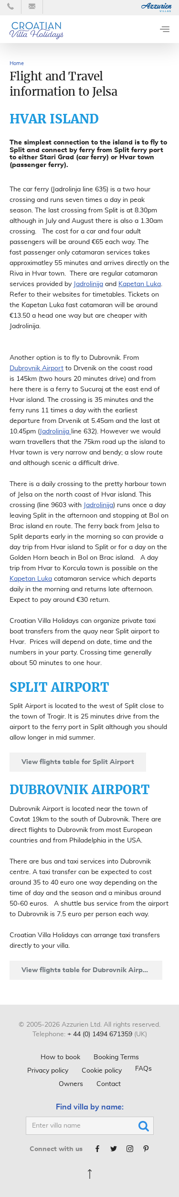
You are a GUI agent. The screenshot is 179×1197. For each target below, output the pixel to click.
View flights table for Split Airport (77, 762)
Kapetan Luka (139, 284)
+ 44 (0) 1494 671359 (99, 1034)
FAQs (143, 1068)
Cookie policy (102, 1070)
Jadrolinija (88, 284)
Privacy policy (47, 1070)
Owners (71, 1084)
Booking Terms (116, 1057)
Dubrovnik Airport (36, 368)
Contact (108, 1084)
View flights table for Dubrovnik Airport (87, 970)
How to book (60, 1057)
